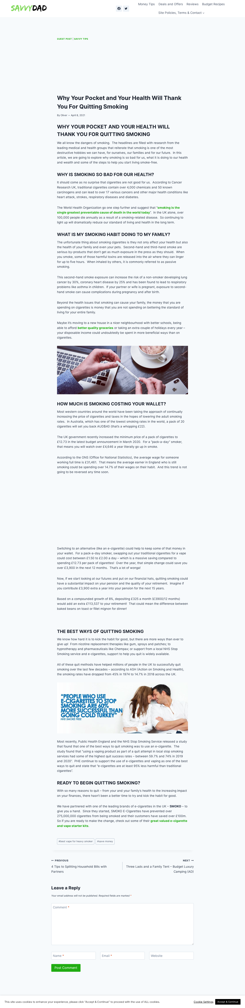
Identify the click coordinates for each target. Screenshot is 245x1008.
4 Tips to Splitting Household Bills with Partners (79, 866)
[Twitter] (126, 9)
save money (105, 841)
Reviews (193, 4)
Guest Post (64, 39)
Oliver (64, 115)
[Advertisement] (122, 67)
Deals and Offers (171, 4)
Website (156, 956)
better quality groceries (95, 328)
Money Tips (146, 4)
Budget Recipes (213, 4)
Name (58, 956)
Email (107, 956)
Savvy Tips (81, 39)
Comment (61, 907)
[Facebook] (119, 9)
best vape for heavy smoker (76, 841)
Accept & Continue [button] (227, 1001)
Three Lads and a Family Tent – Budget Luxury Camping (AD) (160, 866)
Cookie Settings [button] (203, 1002)
